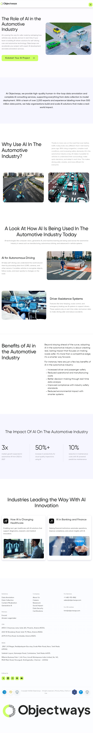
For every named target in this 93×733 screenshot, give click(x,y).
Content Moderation (9, 603)
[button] (90, 5)
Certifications (38, 611)
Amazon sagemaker (9, 618)
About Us (36, 597)
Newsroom (37, 603)
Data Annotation (8, 597)
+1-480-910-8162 (70, 597)
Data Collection (8, 600)
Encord (4, 615)
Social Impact (38, 605)
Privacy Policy (59, 691)
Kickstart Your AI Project (17, 58)
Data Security (38, 608)
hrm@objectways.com (72, 611)
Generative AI (7, 605)
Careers (36, 600)
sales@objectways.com (72, 600)
